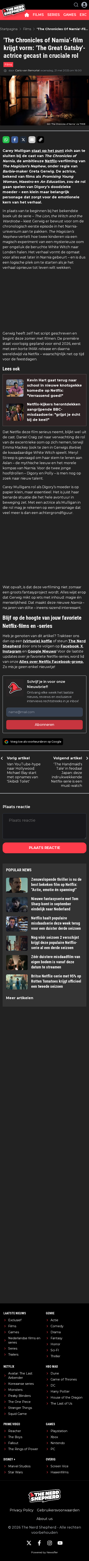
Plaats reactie (44, 848)
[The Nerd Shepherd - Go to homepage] (13, 5)
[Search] (76, 4)
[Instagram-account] (49, 1543)
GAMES (69, 15)
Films (8, 64)
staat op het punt (48, 151)
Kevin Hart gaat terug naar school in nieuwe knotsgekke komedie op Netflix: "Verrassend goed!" (54, 388)
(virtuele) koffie (37, 641)
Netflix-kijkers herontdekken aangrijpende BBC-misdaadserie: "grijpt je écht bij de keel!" (53, 412)
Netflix (51, 161)
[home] (26, 14)
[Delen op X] (23, 139)
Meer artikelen (19, 998)
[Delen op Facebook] (14, 139)
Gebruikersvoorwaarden (58, 1510)
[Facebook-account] (39, 1543)
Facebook (70, 646)
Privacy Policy (21, 1510)
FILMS (38, 15)
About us (44, 1519)
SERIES (53, 15)
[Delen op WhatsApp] (6, 139)
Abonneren (44, 725)
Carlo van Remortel (27, 70)
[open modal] (84, 5)
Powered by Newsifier (44, 1552)
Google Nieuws (42, 651)
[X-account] (29, 1543)
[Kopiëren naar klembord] (40, 139)
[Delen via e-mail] (32, 139)
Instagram (12, 651)
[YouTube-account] (60, 1543)
